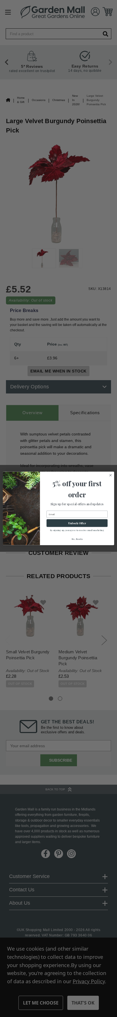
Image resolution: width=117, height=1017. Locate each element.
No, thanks (77, 539)
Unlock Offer (77, 523)
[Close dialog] (110, 475)
